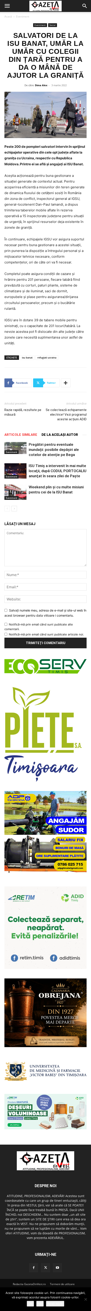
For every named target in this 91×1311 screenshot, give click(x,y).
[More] (66, 382)
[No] (85, 1299)
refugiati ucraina (46, 357)
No (40, 1303)
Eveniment (22, 16)
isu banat (27, 357)
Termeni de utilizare (62, 1284)
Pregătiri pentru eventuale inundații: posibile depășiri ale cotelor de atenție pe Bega (54, 449)
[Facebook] (33, 1267)
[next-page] (14, 508)
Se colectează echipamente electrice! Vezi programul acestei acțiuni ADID (66, 414)
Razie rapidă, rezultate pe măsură (22, 412)
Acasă (8, 16)
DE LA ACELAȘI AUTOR (60, 435)
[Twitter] (45, 1267)
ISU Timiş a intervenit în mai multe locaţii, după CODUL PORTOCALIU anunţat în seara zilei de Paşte (57, 471)
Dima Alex (41, 85)
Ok (30, 1303)
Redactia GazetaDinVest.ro (29, 1284)
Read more (55, 1303)
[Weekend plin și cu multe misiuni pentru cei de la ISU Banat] (15, 492)
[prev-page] (7, 508)
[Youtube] (57, 1267)
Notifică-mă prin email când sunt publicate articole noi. (46, 634)
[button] (7, 6)
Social (52, 25)
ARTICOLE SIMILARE (20, 435)
